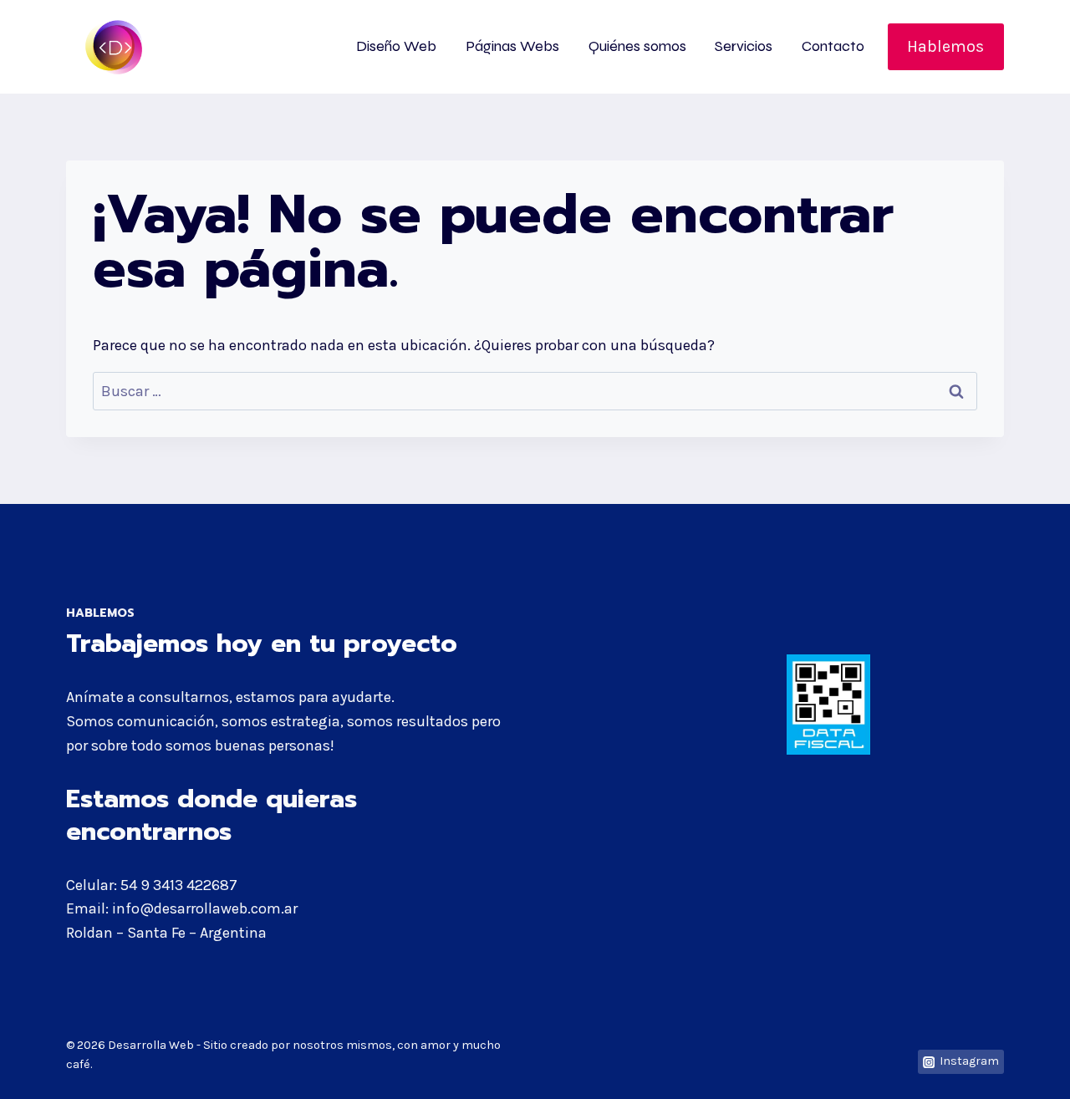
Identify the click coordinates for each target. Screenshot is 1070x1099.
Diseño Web (396, 46)
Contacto (833, 46)
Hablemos (945, 46)
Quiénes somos (637, 46)
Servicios (743, 46)
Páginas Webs (512, 46)
